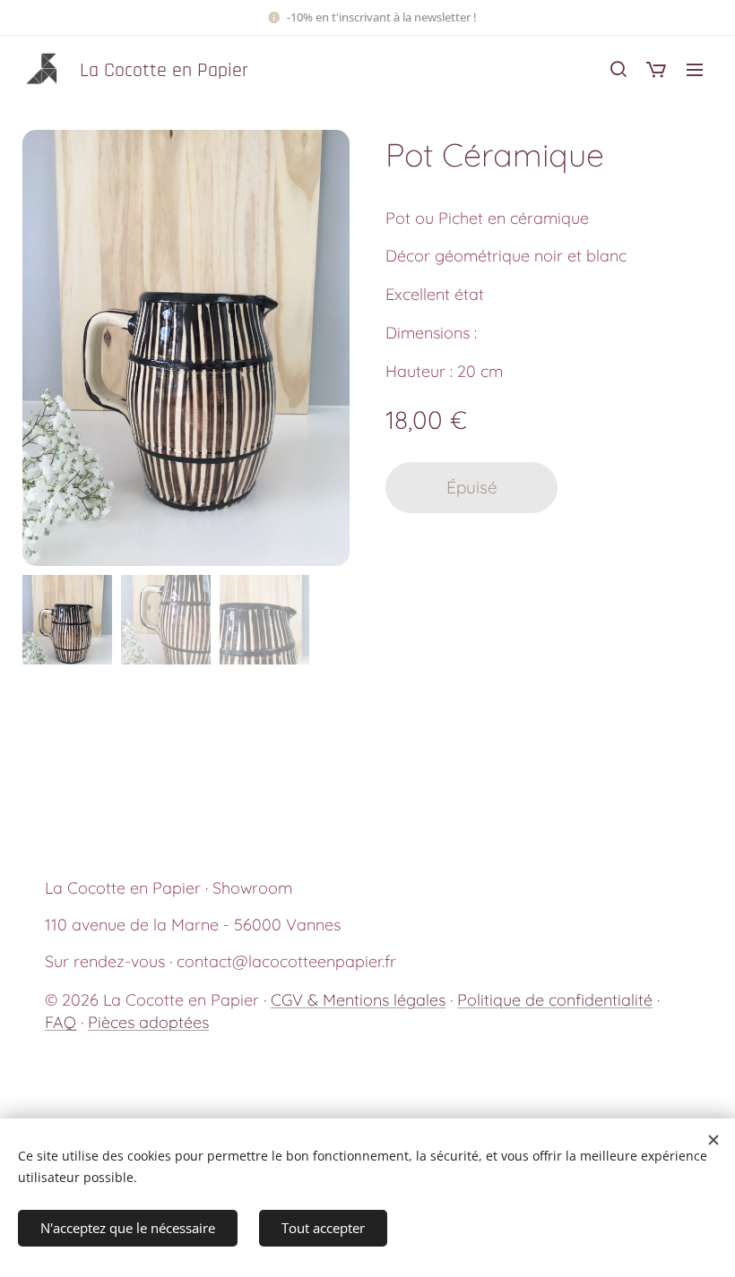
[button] (618, 69)
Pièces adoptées (148, 1022)
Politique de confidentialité (555, 1000)
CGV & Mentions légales (358, 1000)
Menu (695, 69)
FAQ (60, 1022)
